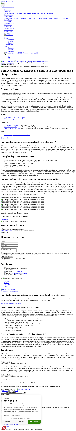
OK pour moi (34, 421)
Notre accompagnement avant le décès (15, 119)
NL (9, 58)
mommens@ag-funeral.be (19, 273)
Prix (37, 18)
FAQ (5, 46)
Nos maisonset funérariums (8, 25)
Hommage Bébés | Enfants (60, 18)
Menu (2, 5)
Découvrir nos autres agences (9, 291)
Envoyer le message (7, 256)
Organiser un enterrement (28, 18)
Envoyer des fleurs (10, 289)
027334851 (19, 271)
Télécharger (4, 219)
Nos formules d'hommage (11, 125)
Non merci (8, 421)
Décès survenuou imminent (8, 15)
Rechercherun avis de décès (9, 22)
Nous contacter (8, 44)
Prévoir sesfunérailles (7, 10)
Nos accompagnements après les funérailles (17, 135)
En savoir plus (5, 138)
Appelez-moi (10, 231)
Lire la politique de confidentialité (12, 415)
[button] (4, 428)
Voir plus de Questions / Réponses (11, 303)
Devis (11, 35)
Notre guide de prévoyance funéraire (15, 117)
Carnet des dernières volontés (13, 13)
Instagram (11, 39)
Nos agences (10, 63)
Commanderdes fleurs (8, 32)
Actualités (7, 426)
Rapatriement (8, 20)
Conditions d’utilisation (11, 424)
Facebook (11, 43)
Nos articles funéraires (45, 18)
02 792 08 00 (26, 389)
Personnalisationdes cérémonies (9, 29)
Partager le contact (16, 278)
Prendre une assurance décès (30, 13)
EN (9, 56)
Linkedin (10, 41)
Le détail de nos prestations (12, 128)
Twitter (6, 283)
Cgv (2, 260)
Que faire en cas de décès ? (12, 18)
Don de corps (43, 13)
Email (6, 286)
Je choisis (21, 421)
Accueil (3, 63)
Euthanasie (50, 13)
